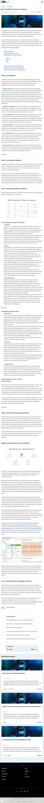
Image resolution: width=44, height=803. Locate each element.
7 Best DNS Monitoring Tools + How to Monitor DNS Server (20, 620)
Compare (4, 779)
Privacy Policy (24, 801)
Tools (26, 773)
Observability (5, 773)
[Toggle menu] (42, 2)
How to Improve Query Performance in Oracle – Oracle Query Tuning (22, 631)
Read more (39, 689)
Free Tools (27, 776)
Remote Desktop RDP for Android (14, 627)
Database (27, 771)
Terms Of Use (30, 801)
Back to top (3, 154)
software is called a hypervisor (8, 94)
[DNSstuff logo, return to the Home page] (5, 1)
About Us (12, 801)
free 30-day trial (26, 573)
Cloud (4, 755)
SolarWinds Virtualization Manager (11, 47)
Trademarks (18, 801)
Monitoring (4, 768)
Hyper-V (28, 528)
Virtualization (4, 30)
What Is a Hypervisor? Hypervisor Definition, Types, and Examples (21, 638)
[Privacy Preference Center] (1, 801)
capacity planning (24, 526)
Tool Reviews (10, 6)
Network (4, 771)
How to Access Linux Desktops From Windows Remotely (19, 623)
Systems (3, 6)
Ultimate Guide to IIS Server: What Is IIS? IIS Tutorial (18, 635)
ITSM (26, 768)
